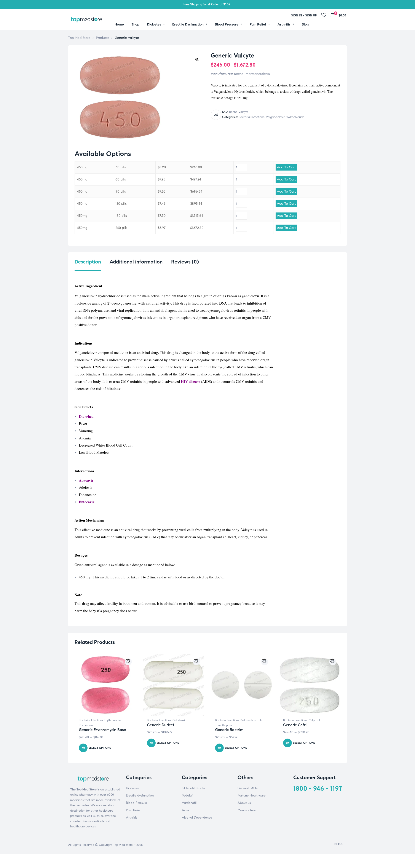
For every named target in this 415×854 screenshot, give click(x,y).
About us (244, 803)
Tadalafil (188, 795)
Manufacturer (247, 810)
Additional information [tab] (136, 262)
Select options (100, 748)
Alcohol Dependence (197, 817)
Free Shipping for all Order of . (207, 4)
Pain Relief (133, 810)
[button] (197, 59)
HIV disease (190, 381)
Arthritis (131, 817)
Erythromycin (112, 720)
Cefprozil (314, 720)
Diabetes (132, 788)
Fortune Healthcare (251, 795)
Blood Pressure (136, 803)
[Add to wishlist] (128, 661)
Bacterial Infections (251, 117)
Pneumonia (86, 725)
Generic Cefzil (295, 725)
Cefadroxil (178, 720)
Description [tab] (88, 262)
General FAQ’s (247, 788)
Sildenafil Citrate (193, 788)
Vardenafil (189, 803)
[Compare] (216, 115)
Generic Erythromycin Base (102, 729)
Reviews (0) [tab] (185, 262)
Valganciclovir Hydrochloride (285, 117)
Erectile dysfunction (140, 795)
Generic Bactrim (229, 729)
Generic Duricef (160, 725)
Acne (185, 810)
